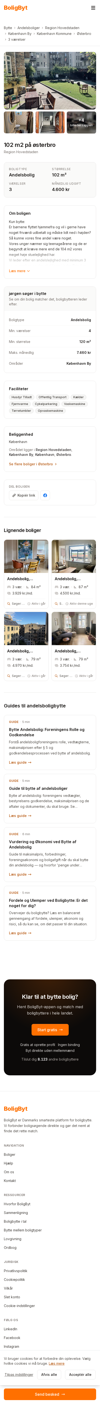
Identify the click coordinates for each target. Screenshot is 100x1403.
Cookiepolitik (14, 1279)
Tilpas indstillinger (19, 1374)
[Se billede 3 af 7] (50, 122)
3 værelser (16, 39)
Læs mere (17, 271)
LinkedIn (10, 1329)
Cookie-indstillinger (19, 1306)
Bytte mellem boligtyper (23, 1230)
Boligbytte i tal (15, 1221)
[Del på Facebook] (45, 495)
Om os (9, 1172)
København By (20, 34)
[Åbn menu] (93, 8)
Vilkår (8, 1288)
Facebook (12, 1338)
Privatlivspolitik (15, 1271)
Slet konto (12, 1297)
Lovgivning (12, 1239)
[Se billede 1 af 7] (50, 81)
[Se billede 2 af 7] (18, 122)
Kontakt (10, 1181)
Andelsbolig (22, 174)
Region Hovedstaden (62, 28)
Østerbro (84, 34)
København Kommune (54, 34)
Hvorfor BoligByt (17, 1204)
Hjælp (8, 1163)
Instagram (11, 1346)
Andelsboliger (28, 28)
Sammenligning (16, 1213)
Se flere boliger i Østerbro (31, 464)
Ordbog (10, 1247)
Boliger (9, 1154)
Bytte (8, 28)
